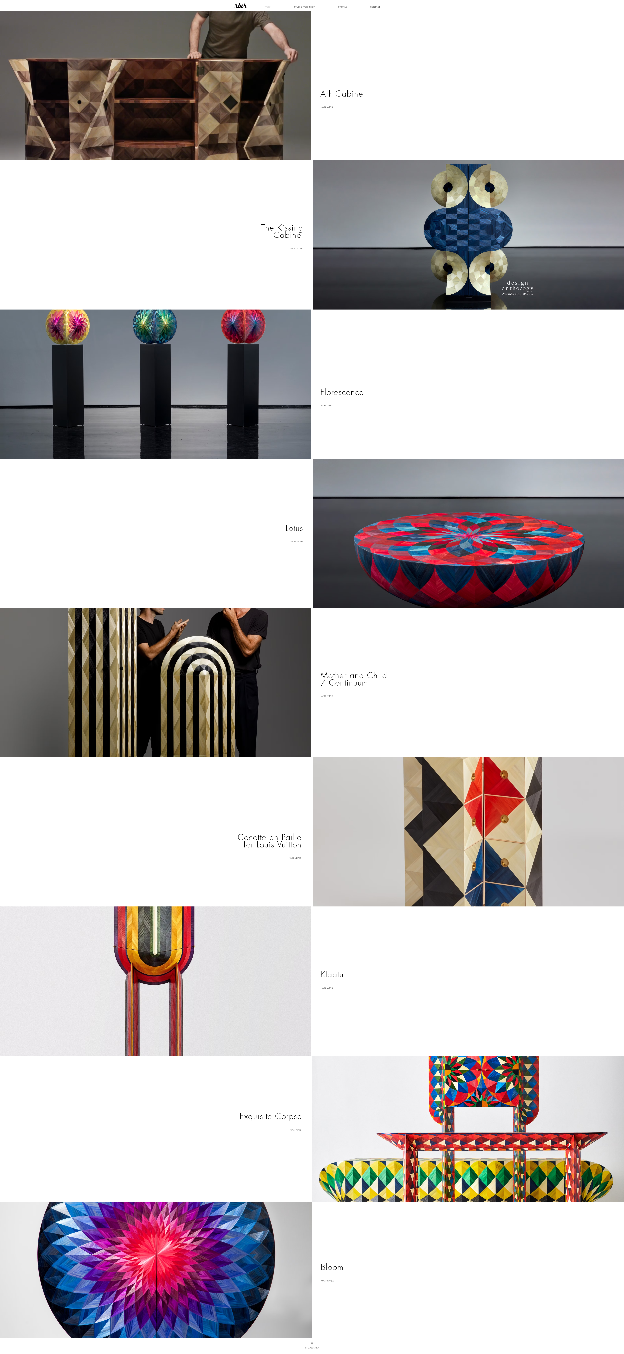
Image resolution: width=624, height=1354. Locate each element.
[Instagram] (312, 1343)
